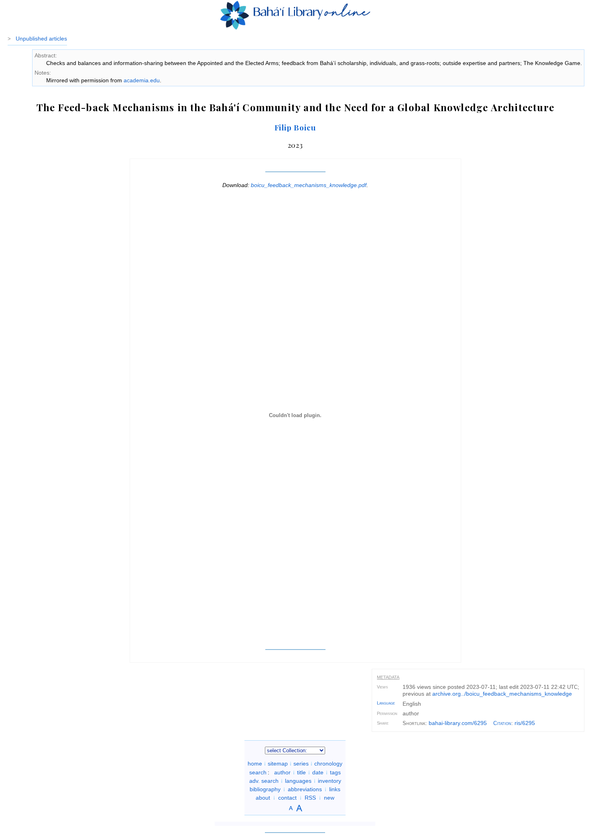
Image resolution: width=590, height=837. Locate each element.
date (317, 772)
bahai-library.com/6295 (458, 723)
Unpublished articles (41, 38)
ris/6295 (525, 723)
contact (287, 797)
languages (298, 781)
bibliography (265, 789)
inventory (329, 781)
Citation (502, 723)
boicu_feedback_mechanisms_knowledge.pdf (308, 185)
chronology (328, 763)
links (334, 789)
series (301, 763)
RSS (310, 797)
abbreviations (305, 789)
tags (335, 772)
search (258, 772)
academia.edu (142, 80)
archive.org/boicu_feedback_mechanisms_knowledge (502, 693)
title (301, 772)
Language (386, 703)
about (263, 797)
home (255, 763)
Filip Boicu (296, 127)
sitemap (278, 763)
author (282, 772)
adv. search (264, 781)
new (329, 797)
